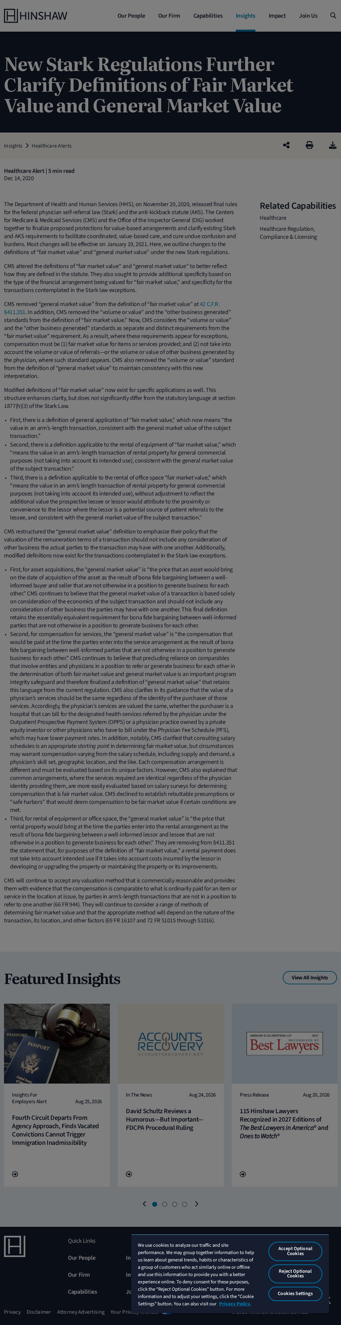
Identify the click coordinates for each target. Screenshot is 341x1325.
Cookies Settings (295, 1293)
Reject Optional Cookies (295, 1274)
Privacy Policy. (235, 1303)
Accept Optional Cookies (295, 1251)
